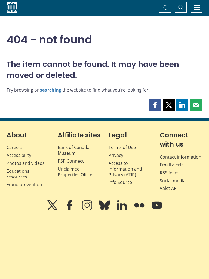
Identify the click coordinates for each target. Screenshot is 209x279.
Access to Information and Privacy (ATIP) (125, 169)
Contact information (180, 157)
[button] (155, 105)
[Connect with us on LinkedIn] (122, 209)
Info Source (120, 182)
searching (50, 90)
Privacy (116, 155)
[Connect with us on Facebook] (70, 209)
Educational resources (19, 174)
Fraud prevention (24, 184)
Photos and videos (26, 163)
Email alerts (172, 165)
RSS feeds (170, 173)
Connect (71, 161)
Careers (15, 147)
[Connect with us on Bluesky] (105, 209)
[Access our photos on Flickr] (140, 209)
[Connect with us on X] (53, 209)
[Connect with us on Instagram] (87, 209)
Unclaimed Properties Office (75, 172)
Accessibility (19, 155)
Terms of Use (122, 147)
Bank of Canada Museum (74, 150)
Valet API (169, 188)
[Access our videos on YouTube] (157, 209)
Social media (173, 181)
